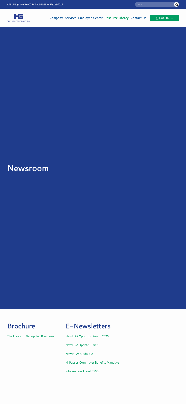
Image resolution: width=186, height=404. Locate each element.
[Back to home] (18, 18)
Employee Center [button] (90, 17)
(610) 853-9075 (25, 4)
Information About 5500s (83, 371)
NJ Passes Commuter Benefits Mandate (92, 363)
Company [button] (56, 17)
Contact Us (138, 17)
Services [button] (70, 17)
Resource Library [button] (116, 17)
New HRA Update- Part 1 (82, 345)
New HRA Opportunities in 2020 (87, 336)
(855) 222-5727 (55, 4)
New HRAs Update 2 (79, 354)
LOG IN (164, 18)
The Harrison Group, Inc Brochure (31, 336)
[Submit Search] (176, 4)
